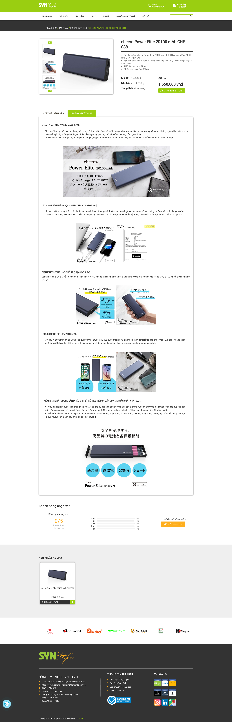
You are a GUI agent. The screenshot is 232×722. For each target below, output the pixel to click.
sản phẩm (63, 28)
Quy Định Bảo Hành (118, 683)
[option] (51, 51)
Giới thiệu (63, 16)
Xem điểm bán (174, 90)
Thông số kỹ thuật (82, 113)
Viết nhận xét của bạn (173, 524)
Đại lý (93, 16)
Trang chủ (47, 16)
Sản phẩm (79, 16)
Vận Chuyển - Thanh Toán (120, 687)
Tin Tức (106, 16)
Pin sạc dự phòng (78, 28)
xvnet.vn (79, 718)
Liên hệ (145, 16)
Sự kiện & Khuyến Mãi (126, 16)
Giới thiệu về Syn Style (119, 679)
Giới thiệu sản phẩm (53, 113)
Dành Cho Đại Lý (117, 690)
